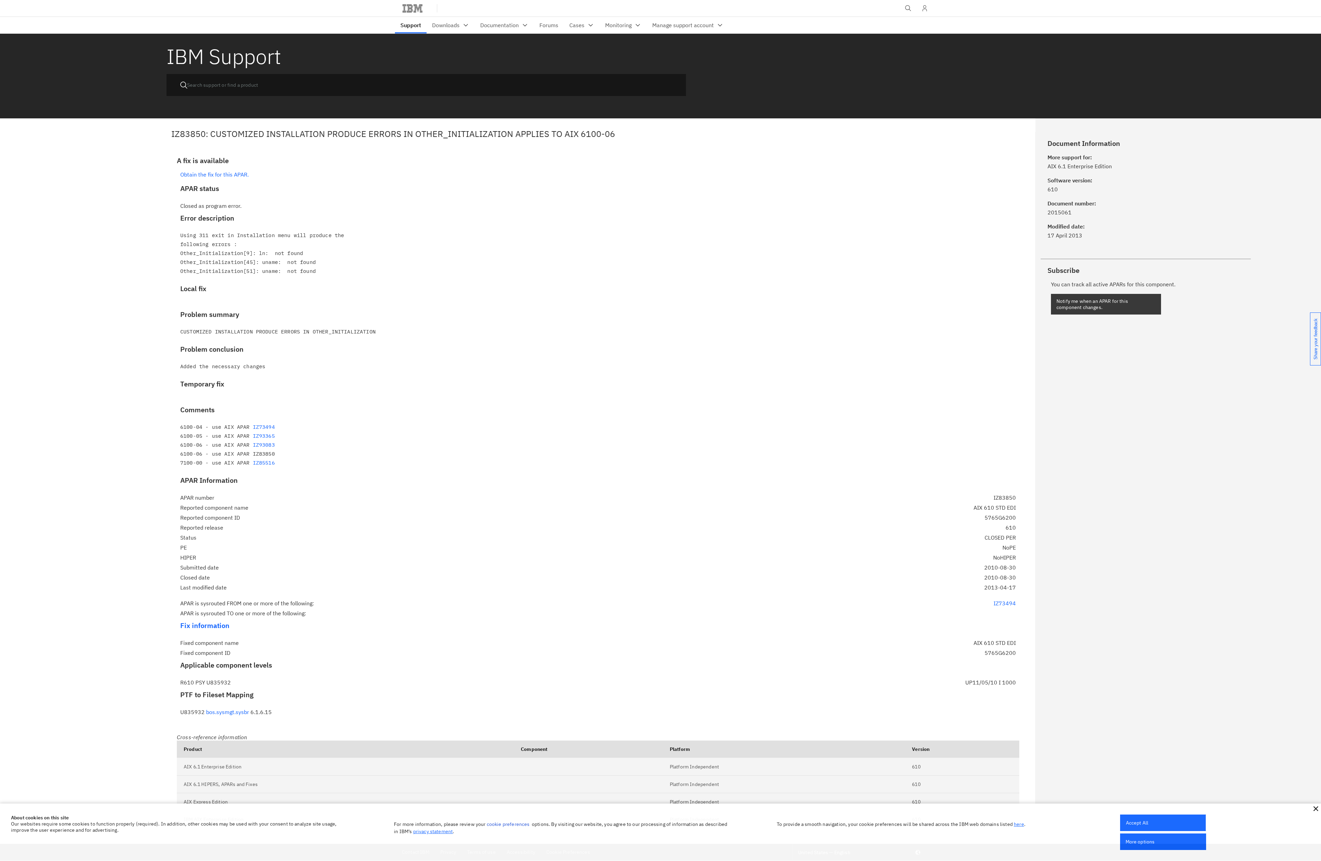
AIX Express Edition (206, 802)
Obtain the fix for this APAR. (214, 174)
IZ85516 (264, 462)
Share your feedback (1315, 339)
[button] (1315, 808)
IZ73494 (264, 427)
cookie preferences (508, 824)
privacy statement (433, 831)
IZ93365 (264, 436)
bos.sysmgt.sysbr (227, 712)
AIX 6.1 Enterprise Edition (212, 767)
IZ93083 (264, 445)
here (1019, 824)
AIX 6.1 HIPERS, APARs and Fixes (221, 784)
